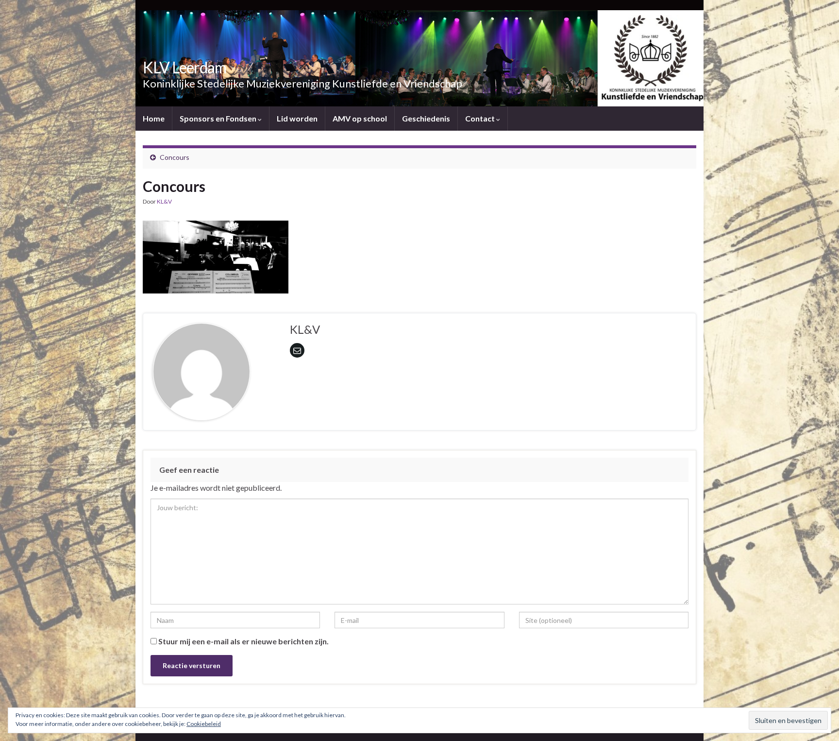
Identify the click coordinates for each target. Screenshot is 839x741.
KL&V (164, 201)
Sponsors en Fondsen (219, 118)
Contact (480, 118)
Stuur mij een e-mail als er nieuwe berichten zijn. (243, 641)
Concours (174, 157)
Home (154, 118)
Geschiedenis (426, 118)
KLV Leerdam (184, 67)
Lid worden (297, 118)
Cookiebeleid (203, 723)
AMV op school (360, 118)
